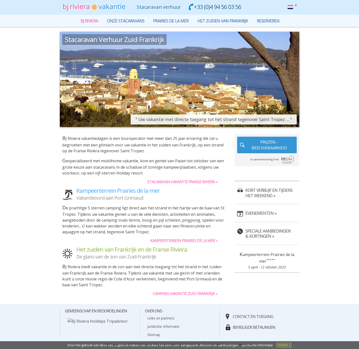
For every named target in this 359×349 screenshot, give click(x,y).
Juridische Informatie (163, 326)
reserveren (268, 21)
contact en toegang (253, 316)
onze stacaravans (125, 21)
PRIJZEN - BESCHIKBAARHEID (269, 145)
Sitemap (153, 334)
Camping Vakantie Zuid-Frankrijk (184, 293)
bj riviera (290, 7)
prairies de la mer (171, 21)
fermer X (284, 345)
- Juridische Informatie (257, 345)
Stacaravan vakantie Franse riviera (181, 182)
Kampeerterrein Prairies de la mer (182, 240)
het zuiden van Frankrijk (222, 21)
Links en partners (160, 318)
